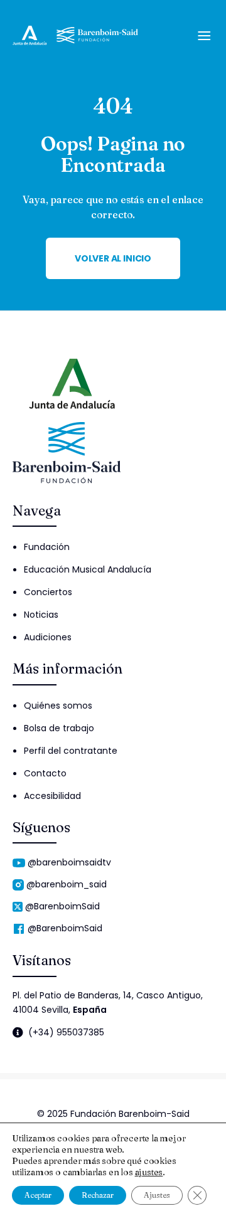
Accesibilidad (52, 796)
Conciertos (48, 592)
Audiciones (48, 637)
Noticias (41, 614)
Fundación (47, 547)
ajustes (149, 1172)
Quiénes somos (58, 705)
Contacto (45, 773)
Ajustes (157, 1195)
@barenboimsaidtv (69, 862)
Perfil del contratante (70, 750)
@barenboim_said (66, 884)
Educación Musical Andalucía (87, 569)
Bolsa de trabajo (59, 728)
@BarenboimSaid (62, 906)
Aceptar (37, 1195)
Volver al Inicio (113, 258)
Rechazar (98, 1195)
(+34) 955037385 (66, 1032)
